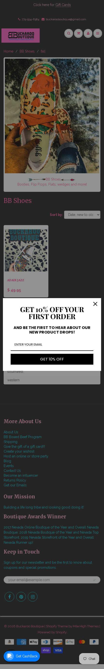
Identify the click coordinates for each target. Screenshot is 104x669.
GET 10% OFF (52, 359)
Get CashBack (26, 656)
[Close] (95, 304)
